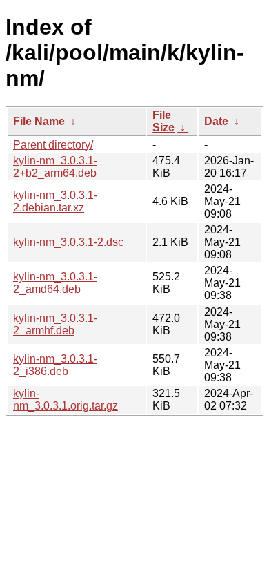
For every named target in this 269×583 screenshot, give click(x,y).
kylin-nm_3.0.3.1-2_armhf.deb (55, 324)
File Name (39, 121)
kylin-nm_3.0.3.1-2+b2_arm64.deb (55, 167)
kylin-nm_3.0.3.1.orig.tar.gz (65, 400)
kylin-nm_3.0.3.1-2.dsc (68, 242)
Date (216, 121)
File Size (163, 121)
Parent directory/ (53, 145)
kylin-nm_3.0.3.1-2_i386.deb (55, 365)
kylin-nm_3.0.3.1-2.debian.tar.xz (55, 201)
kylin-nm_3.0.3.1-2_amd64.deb (55, 283)
